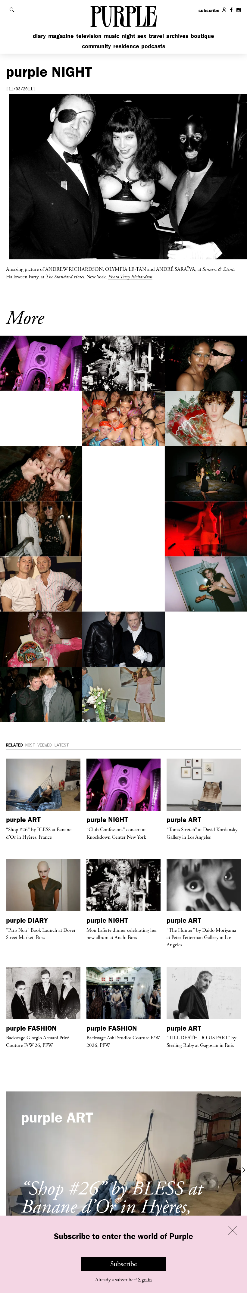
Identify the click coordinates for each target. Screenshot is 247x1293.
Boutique (202, 35)
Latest (61, 745)
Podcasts (153, 46)
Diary (39, 35)
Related (14, 745)
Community (96, 46)
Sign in (145, 1279)
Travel (156, 35)
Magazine (61, 35)
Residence (126, 46)
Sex (141, 35)
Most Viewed (38, 745)
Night (128, 35)
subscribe (209, 10)
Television (89, 35)
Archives (177, 35)
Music (111, 35)
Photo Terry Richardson (130, 277)
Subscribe (123, 1264)
